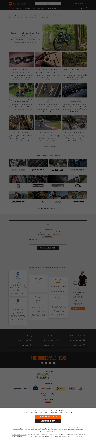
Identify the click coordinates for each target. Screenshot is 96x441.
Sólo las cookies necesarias (47, 421)
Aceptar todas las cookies (47, 417)
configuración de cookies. (61, 412)
